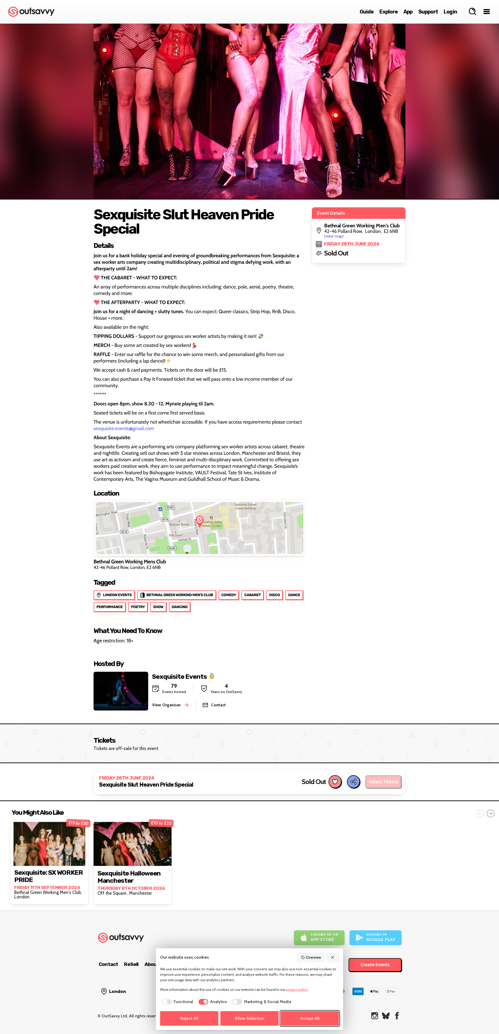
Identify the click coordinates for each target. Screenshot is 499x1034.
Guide (367, 12)
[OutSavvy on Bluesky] (385, 1015)
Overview (313, 957)
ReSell (131, 964)
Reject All (189, 1018)
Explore (388, 12)
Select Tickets (383, 782)
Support (428, 12)
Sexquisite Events (179, 676)
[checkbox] (176, 1002)
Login (450, 12)
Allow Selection (249, 1018)
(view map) (334, 236)
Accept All (309, 1018)
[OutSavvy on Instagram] (374, 1015)
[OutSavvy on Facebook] (397, 1015)
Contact (108, 964)
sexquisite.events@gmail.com (124, 428)
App (408, 12)
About (152, 964)
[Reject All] (333, 957)
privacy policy (297, 989)
